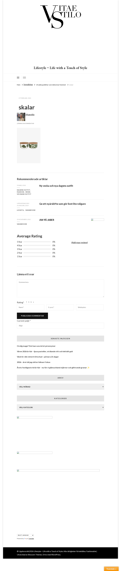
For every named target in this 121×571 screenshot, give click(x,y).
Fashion (20, 192)
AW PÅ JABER (46, 219)
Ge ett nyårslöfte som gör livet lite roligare (62, 203)
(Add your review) (79, 242)
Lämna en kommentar (25, 123)
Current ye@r (24, 320)
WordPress (55, 554)
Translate (31, 538)
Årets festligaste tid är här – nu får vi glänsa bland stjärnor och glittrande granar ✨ (53, 367)
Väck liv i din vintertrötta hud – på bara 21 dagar (38, 357)
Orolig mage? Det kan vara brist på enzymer (36, 346)
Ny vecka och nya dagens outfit (56, 185)
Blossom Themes (35, 554)
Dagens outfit (23, 190)
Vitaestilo (29, 114)
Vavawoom (30, 210)
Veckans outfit (24, 194)
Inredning (28, 84)
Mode (28, 192)
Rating (20, 302)
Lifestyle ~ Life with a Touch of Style (60, 67)
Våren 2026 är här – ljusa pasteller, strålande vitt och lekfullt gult (45, 351)
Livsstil (20, 210)
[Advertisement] (60, 47)
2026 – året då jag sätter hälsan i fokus (33, 362)
